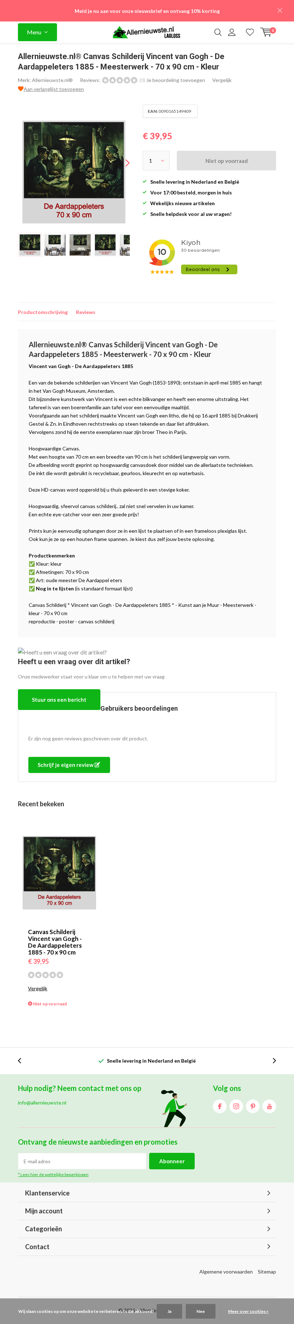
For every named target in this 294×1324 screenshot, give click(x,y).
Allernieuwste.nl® (52, 80)
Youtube (269, 1106)
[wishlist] (250, 32)
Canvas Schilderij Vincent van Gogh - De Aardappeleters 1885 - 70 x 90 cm (55, 942)
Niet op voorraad (226, 161)
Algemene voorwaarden (226, 1272)
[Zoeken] (218, 32)
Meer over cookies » (248, 1311)
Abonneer (172, 1161)
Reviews (85, 312)
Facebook (220, 1106)
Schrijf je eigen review (66, 765)
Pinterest (253, 1106)
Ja (169, 1311)
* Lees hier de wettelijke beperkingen (53, 1174)
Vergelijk (222, 80)
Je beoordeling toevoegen (175, 80)
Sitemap (267, 1272)
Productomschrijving (43, 312)
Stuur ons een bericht (59, 699)
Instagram (236, 1106)
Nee (200, 1311)
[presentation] (121, 163)
